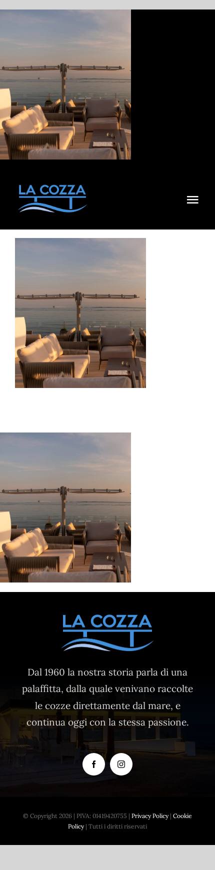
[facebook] (93, 764)
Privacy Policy (150, 816)
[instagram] (121, 764)
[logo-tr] (52, 188)
